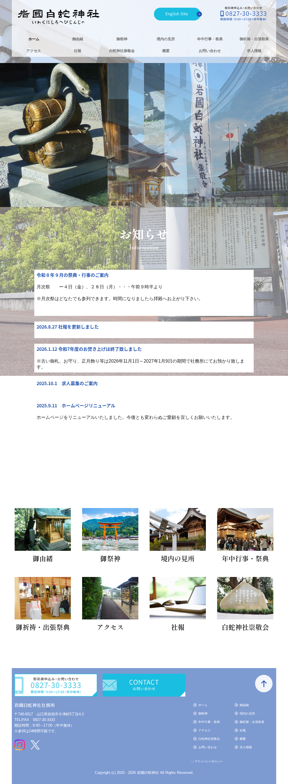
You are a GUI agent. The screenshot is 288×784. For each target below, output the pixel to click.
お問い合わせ (210, 51)
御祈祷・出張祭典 (254, 39)
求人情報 (254, 51)
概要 (166, 51)
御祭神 (121, 39)
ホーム (33, 39)
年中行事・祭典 (210, 39)
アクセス (33, 51)
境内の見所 (166, 39)
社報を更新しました (78, 326)
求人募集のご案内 (80, 383)
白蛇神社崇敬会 (122, 51)
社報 (77, 51)
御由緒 (77, 39)
